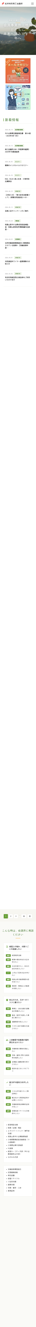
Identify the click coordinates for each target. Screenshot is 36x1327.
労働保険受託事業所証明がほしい (20, 1106)
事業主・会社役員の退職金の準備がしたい (20, 1010)
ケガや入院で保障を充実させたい (20, 1027)
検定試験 (11, 1175)
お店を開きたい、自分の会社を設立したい (20, 967)
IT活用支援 (12, 1181)
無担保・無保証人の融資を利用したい (20, 987)
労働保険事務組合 (14, 1169)
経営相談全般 (16, 955)
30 (24, 916)
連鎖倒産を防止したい (20, 1022)
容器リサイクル (14, 1178)
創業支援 (11, 1184)
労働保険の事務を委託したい (20, 1050)
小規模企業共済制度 (15, 1145)
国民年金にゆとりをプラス (20, 1070)
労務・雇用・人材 (14, 1188)
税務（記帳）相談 (14, 1128)
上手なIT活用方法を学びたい (20, 974)
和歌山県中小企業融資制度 (18, 1136)
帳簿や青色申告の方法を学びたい (20, 961)
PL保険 (10, 1148)
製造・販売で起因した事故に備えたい (20, 1016)
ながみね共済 (13, 1157)
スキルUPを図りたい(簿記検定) (20, 1092)
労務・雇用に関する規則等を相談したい (20, 1056)
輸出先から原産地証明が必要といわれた (20, 1099)
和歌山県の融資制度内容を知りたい (20, 981)
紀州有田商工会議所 (14, 4)
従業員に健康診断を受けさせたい (20, 1063)
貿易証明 (11, 1191)
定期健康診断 (13, 1172)
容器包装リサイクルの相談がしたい (20, 1112)
